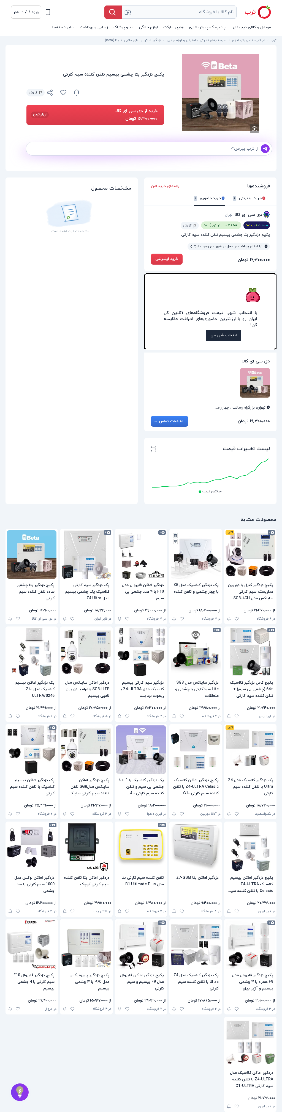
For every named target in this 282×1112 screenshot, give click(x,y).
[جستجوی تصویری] (127, 12)
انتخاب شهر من (223, 335)
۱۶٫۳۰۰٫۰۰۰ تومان (254, 260)
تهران (228, 215)
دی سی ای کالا (248, 215)
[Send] (265, 148)
